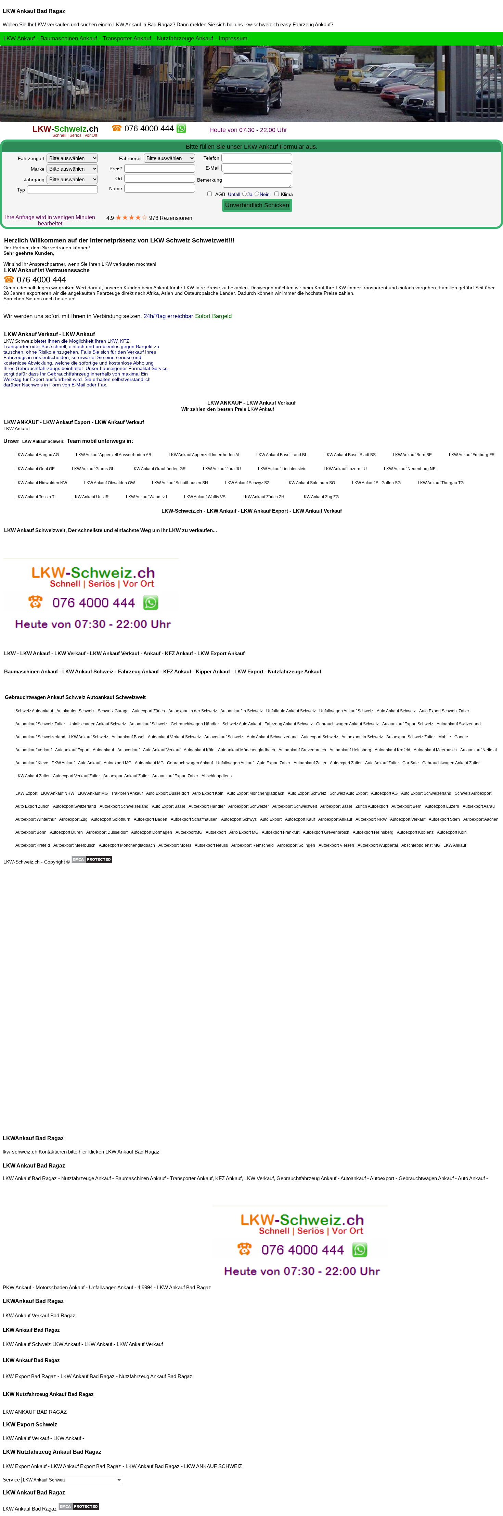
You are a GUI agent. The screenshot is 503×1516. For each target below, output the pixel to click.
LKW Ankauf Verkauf (140, 1344)
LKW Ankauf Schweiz (27, 1344)
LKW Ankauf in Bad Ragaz (142, 24)
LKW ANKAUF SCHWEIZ (213, 1466)
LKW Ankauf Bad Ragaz (34, 11)
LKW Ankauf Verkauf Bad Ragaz (39, 1315)
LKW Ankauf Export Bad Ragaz (86, 1466)
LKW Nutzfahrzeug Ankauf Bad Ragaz (48, 1394)
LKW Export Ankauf (25, 1466)
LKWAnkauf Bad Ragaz (33, 1138)
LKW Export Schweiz (30, 1424)
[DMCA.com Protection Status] (79, 1506)
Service (12, 1479)
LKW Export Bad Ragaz (29, 1376)
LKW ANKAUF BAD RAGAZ (35, 1412)
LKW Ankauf (66, 1344)
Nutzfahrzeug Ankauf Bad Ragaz (155, 1376)
